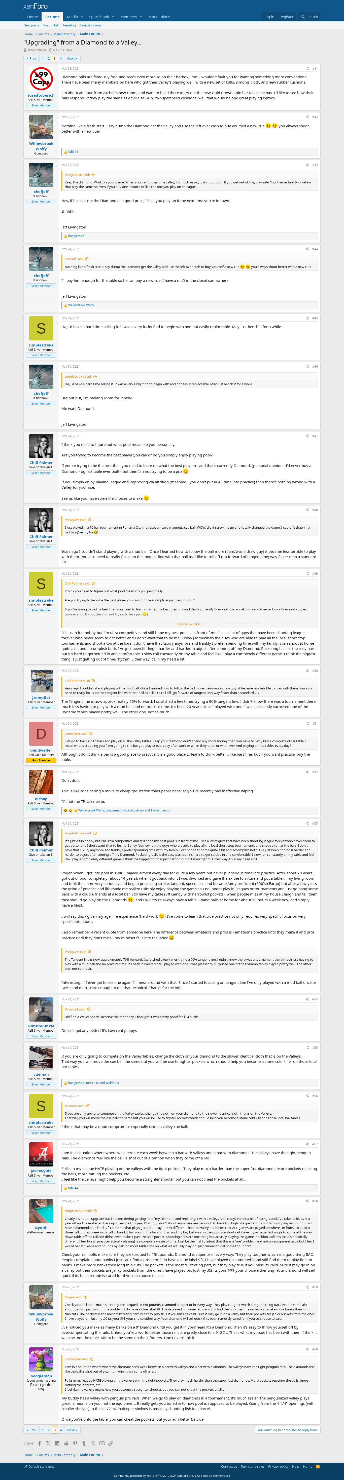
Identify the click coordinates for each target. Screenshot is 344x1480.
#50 (315, 671)
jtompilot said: (75, 520)
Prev (32, 58)
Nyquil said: (73, 1297)
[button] (81, 16)
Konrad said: (74, 258)
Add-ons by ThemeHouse (213, 1475)
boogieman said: (77, 174)
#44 (315, 249)
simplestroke (37, 50)
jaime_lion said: (76, 733)
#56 (315, 1096)
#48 (315, 510)
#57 (315, 1144)
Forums (52, 16)
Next (71, 58)
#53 (315, 823)
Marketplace (159, 16)
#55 (315, 1047)
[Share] (307, 69)
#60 (315, 1349)
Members (128, 16)
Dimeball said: (75, 1009)
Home (32, 16)
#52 (315, 772)
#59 (315, 1287)
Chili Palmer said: (77, 583)
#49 (315, 573)
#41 (315, 68)
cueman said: (74, 1106)
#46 (315, 366)
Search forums (90, 25)
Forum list (50, 25)
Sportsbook (99, 16)
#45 (315, 318)
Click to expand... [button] (189, 624)
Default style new (41, 1466)
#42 (315, 117)
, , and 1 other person (124, 810)
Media (72, 16)
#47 (315, 436)
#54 (315, 999)
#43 (315, 165)
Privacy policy (278, 1466)
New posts (31, 25)
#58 (315, 1201)
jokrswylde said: (76, 1359)
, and (93, 1083)
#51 (315, 723)
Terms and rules (252, 1466)
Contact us (229, 1466)
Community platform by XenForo (154, 1475)
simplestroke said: (78, 376)
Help (295, 1466)
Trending (69, 25)
